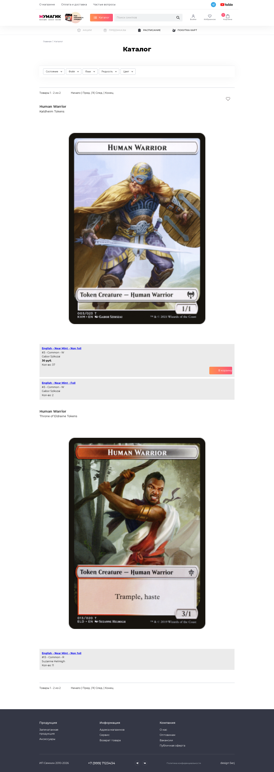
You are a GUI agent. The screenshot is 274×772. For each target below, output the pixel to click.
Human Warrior (52, 106)
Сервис (105, 734)
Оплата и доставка (74, 4)
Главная (47, 41)
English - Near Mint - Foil (58, 382)
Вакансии (166, 740)
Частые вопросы (104, 4)
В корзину (225, 370)
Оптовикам (167, 734)
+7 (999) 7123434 (101, 763)
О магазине (47, 4)
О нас (163, 729)
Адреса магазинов (112, 729)
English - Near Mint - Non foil (61, 348)
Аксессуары (47, 739)
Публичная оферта (172, 745)
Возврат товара (110, 740)
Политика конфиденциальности (184, 763)
